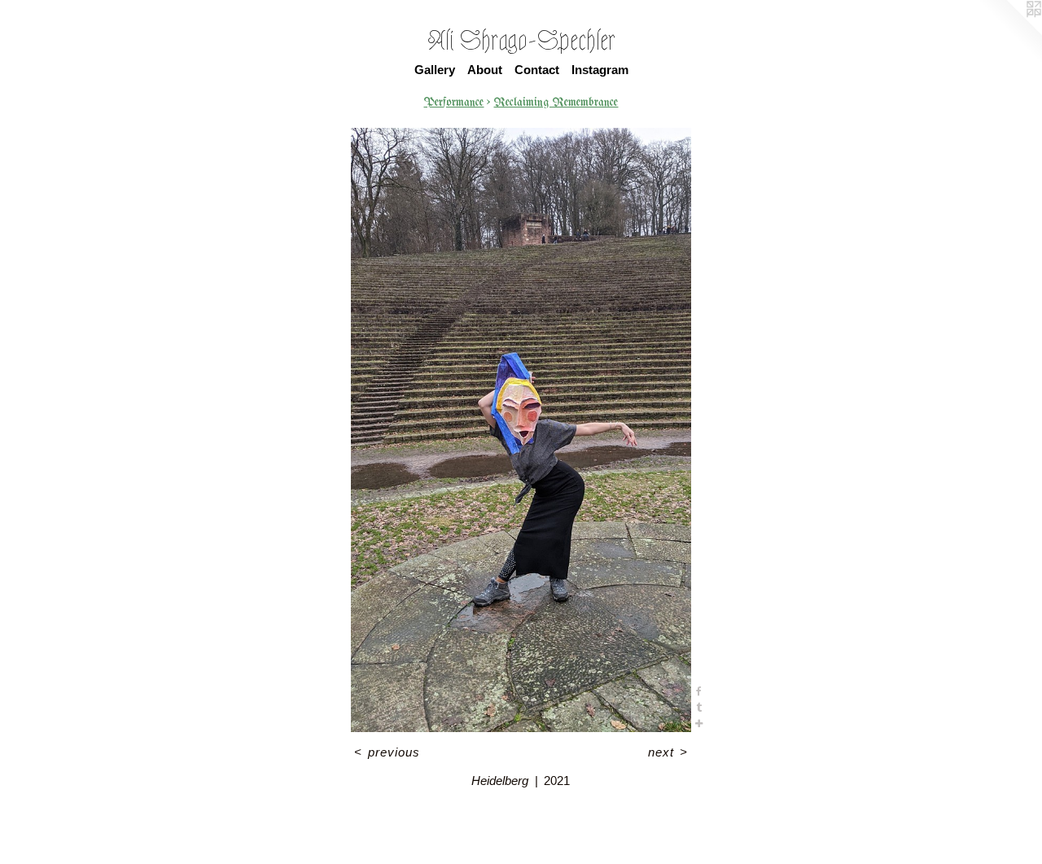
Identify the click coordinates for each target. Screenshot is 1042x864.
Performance (453, 102)
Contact (536, 70)
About (484, 70)
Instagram (599, 70)
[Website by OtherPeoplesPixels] (1009, 32)
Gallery (434, 70)
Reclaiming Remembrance (555, 102)
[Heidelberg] (521, 430)
